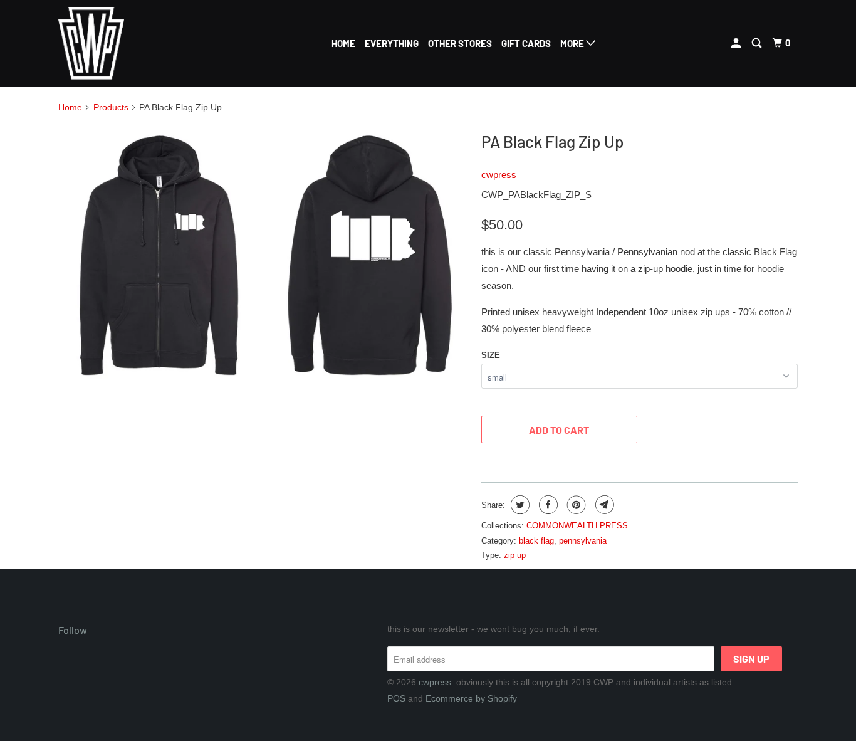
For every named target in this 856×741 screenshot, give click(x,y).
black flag (536, 540)
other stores (460, 43)
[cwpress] (122, 43)
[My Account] (737, 43)
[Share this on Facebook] (547, 504)
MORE (573, 43)
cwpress (498, 174)
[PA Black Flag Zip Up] (263, 257)
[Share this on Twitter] (519, 504)
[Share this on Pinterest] (575, 504)
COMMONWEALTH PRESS (577, 525)
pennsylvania (583, 540)
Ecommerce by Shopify (471, 698)
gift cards (526, 43)
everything (392, 43)
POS (396, 698)
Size (490, 355)
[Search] (757, 43)
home (343, 43)
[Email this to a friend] (603, 504)
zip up (515, 555)
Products (110, 107)
